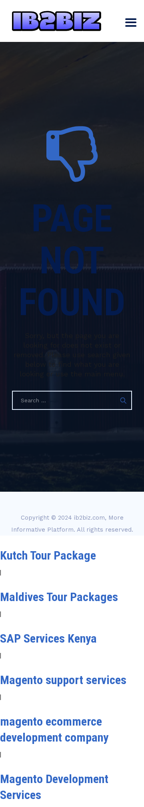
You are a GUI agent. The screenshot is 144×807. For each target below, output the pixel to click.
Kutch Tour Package (48, 555)
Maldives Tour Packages (59, 597)
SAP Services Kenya (48, 638)
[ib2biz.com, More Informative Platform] (56, 21)
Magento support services (63, 680)
